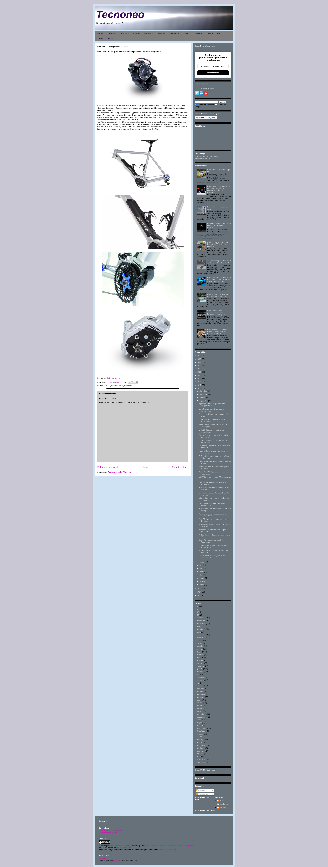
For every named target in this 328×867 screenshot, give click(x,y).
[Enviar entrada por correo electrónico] (125, 382)
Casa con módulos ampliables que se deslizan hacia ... (213, 441)
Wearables (201, 762)
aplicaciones (201, 621)
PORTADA (101, 34)
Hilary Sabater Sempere (118, 846)
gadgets (200, 669)
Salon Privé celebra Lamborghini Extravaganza (211, 541)
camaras (200, 638)
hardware (200, 672)
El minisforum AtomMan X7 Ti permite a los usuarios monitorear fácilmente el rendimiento (218, 189)
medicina (200, 691)
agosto (201, 562)
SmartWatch (201, 731)
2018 (199, 382)
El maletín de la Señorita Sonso (206, 156)
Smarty (111, 38)
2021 (199, 372)
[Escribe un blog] (132, 382)
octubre (202, 398)
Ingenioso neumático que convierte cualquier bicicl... (212, 405)
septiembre (203, 401)
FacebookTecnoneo (207, 88)
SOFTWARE (148, 34)
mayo (201, 572)
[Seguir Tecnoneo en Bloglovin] (206, 119)
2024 (199, 362)
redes (199, 720)
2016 (199, 388)
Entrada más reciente (108, 467)
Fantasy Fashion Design (204, 158)
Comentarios (203, 794)
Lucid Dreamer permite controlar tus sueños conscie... (212, 410)
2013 (199, 595)
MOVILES (187, 34)
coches (199, 643)
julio (200, 565)
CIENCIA (136, 34)
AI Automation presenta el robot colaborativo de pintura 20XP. (219, 262)
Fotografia (200, 666)
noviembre (203, 394)
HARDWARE (174, 34)
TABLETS (198, 34)
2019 (199, 379)
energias (200, 663)
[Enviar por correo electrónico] (129, 382)
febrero (202, 581)
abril (201, 575)
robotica (200, 725)
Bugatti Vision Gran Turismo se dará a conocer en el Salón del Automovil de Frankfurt (219, 279)
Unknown (223, 807)
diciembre (203, 391)
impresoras (201, 677)
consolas (200, 646)
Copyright (116, 860)
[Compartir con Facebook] (137, 382)
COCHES (112, 34)
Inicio (145, 467)
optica (199, 711)
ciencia (199, 640)
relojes (199, 723)
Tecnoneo (120, 14)
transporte (128, 386)
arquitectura (201, 624)
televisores (201, 748)
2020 (199, 375)
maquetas (200, 689)
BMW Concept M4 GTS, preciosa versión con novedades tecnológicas (216, 313)
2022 (199, 369)
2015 (199, 589)
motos (121, 386)
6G (198, 612)
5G (198, 609)
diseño (107, 386)
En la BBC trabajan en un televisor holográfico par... (211, 431)
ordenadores (201, 714)
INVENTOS (161, 34)
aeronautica (201, 618)
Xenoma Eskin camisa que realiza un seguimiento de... (213, 515)
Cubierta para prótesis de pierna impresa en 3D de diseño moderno (219, 244)
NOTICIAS (221, 34)
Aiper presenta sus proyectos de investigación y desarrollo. (218, 295)
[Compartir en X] (134, 382)
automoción (201, 635)
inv (198, 683)
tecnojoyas (201, 740)
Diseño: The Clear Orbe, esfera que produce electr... (212, 557)
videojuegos (201, 759)
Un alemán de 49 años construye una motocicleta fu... (213, 546)
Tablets (199, 737)
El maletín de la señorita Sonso (110, 831)
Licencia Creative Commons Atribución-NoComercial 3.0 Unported (168, 846)
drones (199, 658)
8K (198, 615)
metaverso (201, 694)
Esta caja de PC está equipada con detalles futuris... (212, 504)
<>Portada (102, 858)
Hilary (222, 801)
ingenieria (200, 680)
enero (201, 585)
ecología (200, 660)
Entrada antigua (180, 467)
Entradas (201, 790)
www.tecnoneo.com (123, 848)
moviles (200, 703)
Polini (109, 378)
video (199, 757)
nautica (199, 706)
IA (197, 674)
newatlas (116, 378)
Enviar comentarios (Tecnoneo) (119, 472)
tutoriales (200, 754)
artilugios (200, 629)
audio (199, 632)
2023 (199, 365)
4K (198, 607)
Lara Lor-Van (224, 804)
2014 (199, 592)
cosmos (200, 649)
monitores (200, 697)
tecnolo (199, 742)
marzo (201, 578)
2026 (199, 356)
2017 (199, 385)
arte (198, 626)
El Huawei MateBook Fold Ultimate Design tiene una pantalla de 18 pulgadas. (217, 331)
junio (201, 568)
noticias (200, 708)
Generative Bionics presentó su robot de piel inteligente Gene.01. (219, 225)
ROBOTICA (125, 34)
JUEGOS (100, 38)
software (200, 734)
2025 (199, 359)
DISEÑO (210, 34)
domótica (200, 655)
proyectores (201, 717)
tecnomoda (201, 745)
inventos (114, 386)
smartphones (201, 728)
